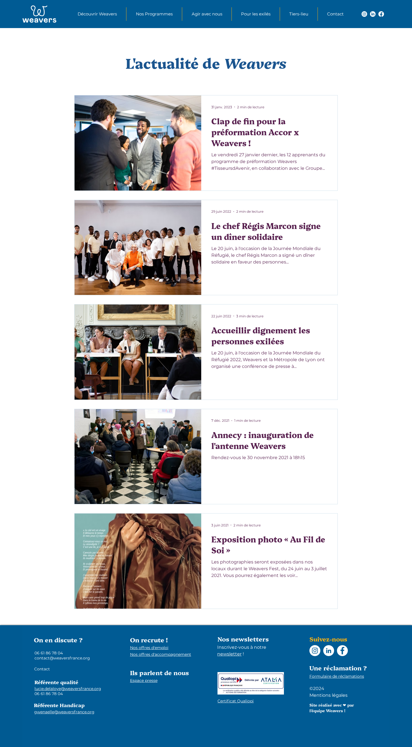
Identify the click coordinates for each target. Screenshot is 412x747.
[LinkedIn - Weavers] (328, 650)
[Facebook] (381, 14)
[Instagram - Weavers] (314, 650)
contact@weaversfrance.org (62, 658)
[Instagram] (364, 14)
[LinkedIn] (373, 14)
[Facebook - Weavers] (342, 650)
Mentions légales (328, 695)
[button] (97, 14)
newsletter (229, 654)
